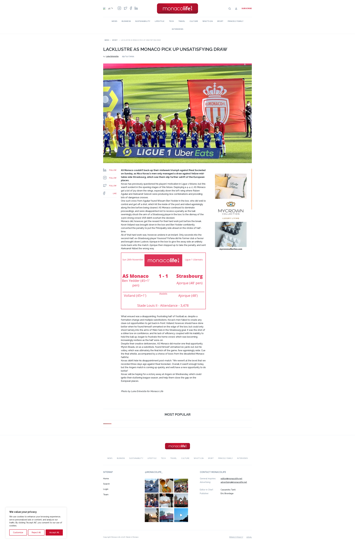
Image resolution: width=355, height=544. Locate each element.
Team (105, 494)
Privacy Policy (236, 537)
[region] (36, 522)
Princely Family (235, 21)
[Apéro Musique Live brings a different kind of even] (166, 515)
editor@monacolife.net (231, 478)
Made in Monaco (132, 537)
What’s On (207, 21)
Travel (181, 21)
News (114, 21)
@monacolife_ (154, 472)
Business (126, 21)
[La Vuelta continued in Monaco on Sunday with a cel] (181, 486)
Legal (249, 537)
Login (105, 489)
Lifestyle (159, 21)
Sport (220, 21)
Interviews (177, 29)
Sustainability (142, 21)
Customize (18, 532)
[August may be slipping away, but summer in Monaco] (166, 486)
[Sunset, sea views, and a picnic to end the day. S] (152, 515)
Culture (194, 21)
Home (106, 478)
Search (106, 484)
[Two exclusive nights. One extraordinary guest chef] (166, 500)
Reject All (36, 532)
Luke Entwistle (112, 56)
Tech (171, 21)
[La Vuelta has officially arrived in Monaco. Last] (181, 500)
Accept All (54, 532)
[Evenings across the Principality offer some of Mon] (152, 486)
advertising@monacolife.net (234, 482)
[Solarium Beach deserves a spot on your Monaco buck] (181, 515)
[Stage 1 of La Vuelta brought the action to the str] (152, 500)
